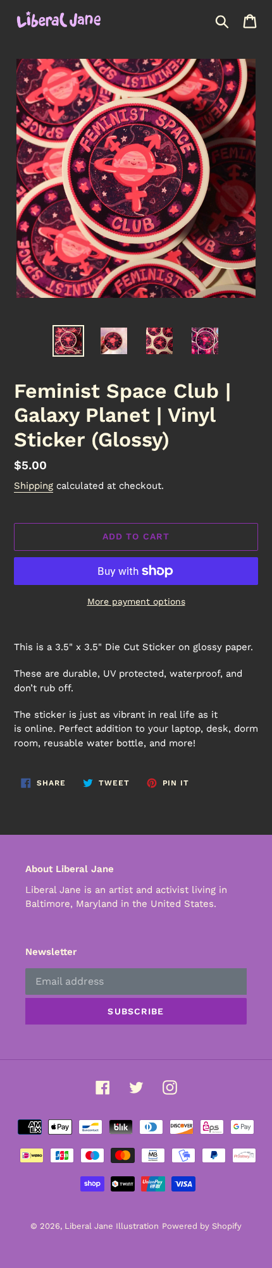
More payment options (136, 601)
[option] (68, 341)
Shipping (33, 485)
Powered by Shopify (202, 1226)
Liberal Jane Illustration (112, 1226)
